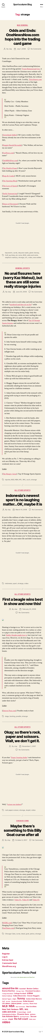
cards (15, 253)
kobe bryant (28, 1001)
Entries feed (7, 960)
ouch (28, 480)
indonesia (8, 583)
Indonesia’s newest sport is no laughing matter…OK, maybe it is (22, 499)
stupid (28, 810)
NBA (16, 480)
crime (30, 993)
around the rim (10, 988)
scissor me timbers (14, 804)
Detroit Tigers (6, 999)
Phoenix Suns (23, 1014)
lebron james (16, 1003)
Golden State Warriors (34, 999)
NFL (20, 480)
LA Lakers (6, 1003)
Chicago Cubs (22, 821)
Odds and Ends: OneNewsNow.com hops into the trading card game (22, 37)
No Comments (36, 49)
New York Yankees (10, 1009)
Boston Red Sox (8, 991)
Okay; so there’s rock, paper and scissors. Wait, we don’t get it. (22, 736)
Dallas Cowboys (7, 996)
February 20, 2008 (29, 609)
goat (27, 934)
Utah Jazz (32, 1019)
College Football (20, 993)
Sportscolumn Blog (22, 4)
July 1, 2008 (21, 49)
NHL (24, 480)
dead (23, 934)
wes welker (37, 257)
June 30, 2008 (21, 292)
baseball (22, 989)
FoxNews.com (8, 153)
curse (18, 934)
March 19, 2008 (21, 510)
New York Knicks (20, 1006)
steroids (4, 1019)
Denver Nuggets (33, 996)
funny (21, 998)
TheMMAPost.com (10, 160)
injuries (7, 480)
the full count (21, 1018)
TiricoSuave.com (35, 79)
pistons (32, 1014)
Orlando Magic (21, 1012)
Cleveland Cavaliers (32, 991)
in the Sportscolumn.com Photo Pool (25, 977)
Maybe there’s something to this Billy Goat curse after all (22, 830)
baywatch (8, 253)
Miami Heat (33, 1003)
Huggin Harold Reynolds (12, 145)
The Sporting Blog (10, 181)
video (30, 257)
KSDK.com (7, 923)
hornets (8, 1001)
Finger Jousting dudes (19, 757)
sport (15, 583)
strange (21, 257)
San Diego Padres (24, 1016)
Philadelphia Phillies (9, 1014)
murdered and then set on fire (21, 304)
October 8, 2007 (21, 840)
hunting (12, 716)
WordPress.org (9, 966)
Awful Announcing (10, 193)
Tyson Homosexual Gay (31, 69)
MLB (24, 255)
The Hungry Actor (10, 474)
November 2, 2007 (29, 746)
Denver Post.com (9, 710)
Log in (4, 957)
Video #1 (17, 900)
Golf (6, 255)
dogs (7, 716)
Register (6, 954)
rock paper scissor (11, 810)
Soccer (33, 1016)
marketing (26, 1003)
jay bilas (12, 255)
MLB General (22, 25)
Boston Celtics (32, 989)
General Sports (22, 268)
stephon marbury (11, 257)
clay (10, 49)
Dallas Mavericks (19, 996)
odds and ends (32, 255)
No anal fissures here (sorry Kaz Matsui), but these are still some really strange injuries (22, 280)
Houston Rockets (16, 1001)
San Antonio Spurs (10, 1016)
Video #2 (25, 900)
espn (14, 999)
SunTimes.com (8, 928)
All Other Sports (22, 490)
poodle (18, 716)
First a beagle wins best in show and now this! (22, 601)
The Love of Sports (10, 186)
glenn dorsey (34, 253)
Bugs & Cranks (8, 176)
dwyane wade (23, 253)
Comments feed (9, 963)
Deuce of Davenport (10, 204)
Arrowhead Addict (10, 135)
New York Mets (31, 1006)
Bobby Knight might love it (16, 635)
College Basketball (7, 993)
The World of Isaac (10, 168)
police (32, 934)
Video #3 (35, 900)
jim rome (19, 255)
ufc (26, 257)
